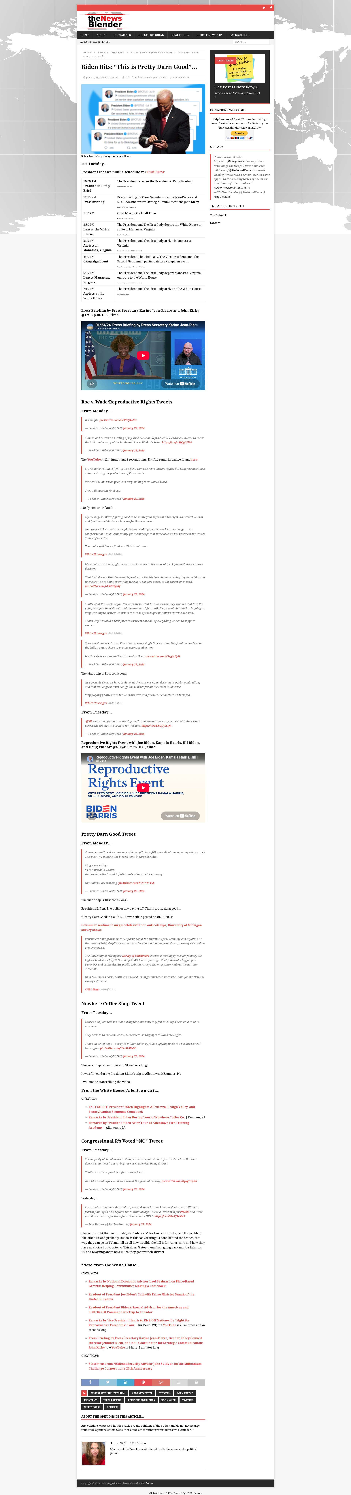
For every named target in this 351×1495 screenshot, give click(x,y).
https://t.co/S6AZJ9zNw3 (169, 1216)
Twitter (187, 1400)
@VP (89, 721)
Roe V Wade (168, 1400)
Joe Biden (164, 1393)
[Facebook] (271, 8)
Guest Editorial (151, 34)
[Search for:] (251, 41)
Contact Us (122, 34)
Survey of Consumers (135, 955)
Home (84, 34)
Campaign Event (142, 1393)
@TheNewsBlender (241, 170)
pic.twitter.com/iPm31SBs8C (118, 1048)
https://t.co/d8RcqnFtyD (229, 161)
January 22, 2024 (133, 428)
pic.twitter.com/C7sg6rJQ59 (163, 656)
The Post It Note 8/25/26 (236, 87)
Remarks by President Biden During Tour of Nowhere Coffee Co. (137, 1117)
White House (92, 1407)
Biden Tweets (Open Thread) (151, 77)
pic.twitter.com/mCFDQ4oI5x (118, 420)
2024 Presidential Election (108, 1393)
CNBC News (92, 989)
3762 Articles (138, 1443)
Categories (238, 34)
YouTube (94, 459)
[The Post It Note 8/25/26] (240, 68)
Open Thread (185, 1393)
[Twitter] (264, 8)
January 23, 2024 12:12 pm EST (103, 77)
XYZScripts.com (194, 1493)
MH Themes (146, 1483)
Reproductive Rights (141, 1400)
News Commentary (111, 52)
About (101, 34)
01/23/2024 (155, 172)
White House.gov (96, 554)
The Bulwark (218, 215)
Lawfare (215, 222)
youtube (112, 1407)
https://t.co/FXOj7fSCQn (156, 725)
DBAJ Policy (180, 34)
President (90, 1400)
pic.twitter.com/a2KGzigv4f (102, 586)
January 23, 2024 (133, 594)
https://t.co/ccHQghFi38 (177, 442)
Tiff (127, 77)
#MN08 (184, 1212)
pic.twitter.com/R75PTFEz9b (136, 883)
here (193, 459)
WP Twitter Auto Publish (161, 1493)
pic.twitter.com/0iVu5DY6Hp (232, 187)
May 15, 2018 (222, 196)
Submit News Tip (209, 34)
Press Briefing (112, 1400)
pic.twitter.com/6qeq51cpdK (179, 1181)
